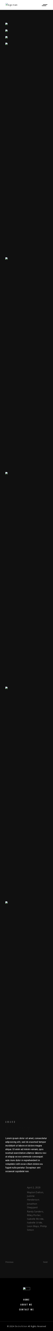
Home (26, 1299)
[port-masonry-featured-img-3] (26, 38)
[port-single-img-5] (26, 31)
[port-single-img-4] (26, 578)
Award (10, 1122)
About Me (26, 1304)
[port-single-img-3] (26, 363)
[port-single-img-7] (26, 793)
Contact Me (26, 1309)
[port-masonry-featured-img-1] (26, 24)
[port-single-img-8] (26, 1007)
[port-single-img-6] (26, 149)
